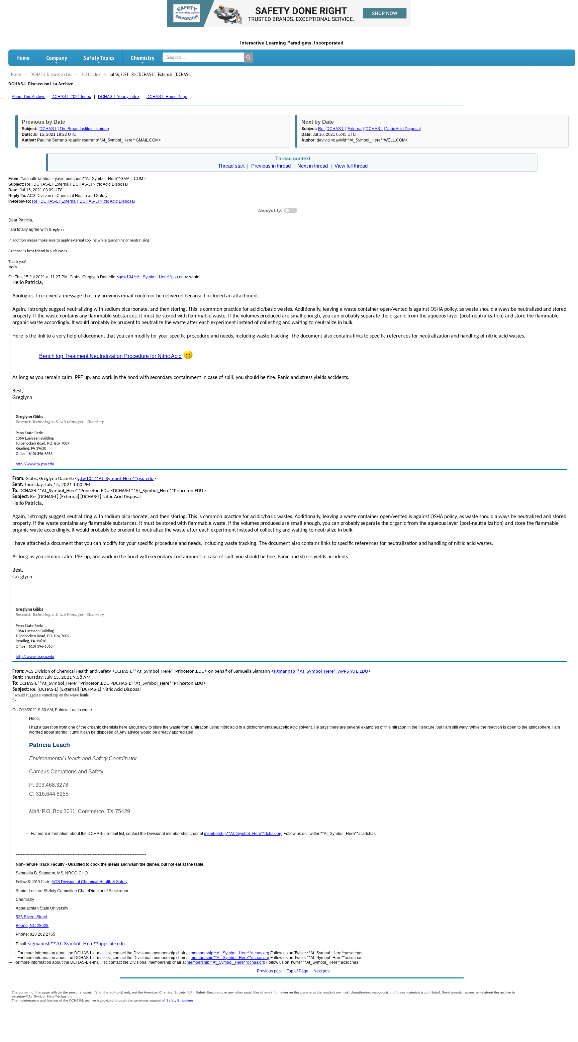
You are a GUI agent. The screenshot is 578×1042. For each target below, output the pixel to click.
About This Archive (28, 96)
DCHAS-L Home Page (167, 96)
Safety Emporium (179, 1000)
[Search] (248, 58)
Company (56, 58)
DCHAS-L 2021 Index (71, 96)
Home (23, 58)
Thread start (231, 166)
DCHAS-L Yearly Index (118, 96)
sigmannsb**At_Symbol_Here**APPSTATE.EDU (320, 671)
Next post (321, 971)
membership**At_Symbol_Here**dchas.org (243, 833)
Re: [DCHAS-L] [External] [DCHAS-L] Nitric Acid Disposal (369, 128)
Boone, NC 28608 (32, 925)
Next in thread (312, 166)
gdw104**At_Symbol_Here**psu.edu (152, 277)
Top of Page (297, 971)
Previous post (269, 971)
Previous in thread (271, 166)
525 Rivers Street (31, 917)
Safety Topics (98, 58)
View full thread (351, 166)
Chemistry (142, 58)
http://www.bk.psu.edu (35, 464)
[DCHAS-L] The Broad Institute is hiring (73, 128)
